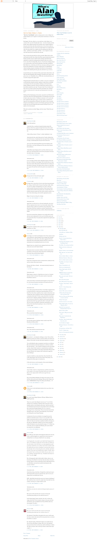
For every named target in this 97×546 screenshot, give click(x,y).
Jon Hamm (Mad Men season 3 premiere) (65, 133)
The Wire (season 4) (61, 110)
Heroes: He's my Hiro (63, 310)
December (62, 228)
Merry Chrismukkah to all (64, 265)
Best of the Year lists (61, 62)
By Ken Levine (60, 195)
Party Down (59, 89)
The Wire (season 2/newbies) (63, 105)
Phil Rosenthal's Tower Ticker (63, 199)
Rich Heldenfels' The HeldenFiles (64, 194)
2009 (59, 221)
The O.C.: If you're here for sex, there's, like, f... (65, 238)
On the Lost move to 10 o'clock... (66, 301)
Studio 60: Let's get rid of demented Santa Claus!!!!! (65, 307)
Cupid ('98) (59, 70)
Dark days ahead (62, 289)
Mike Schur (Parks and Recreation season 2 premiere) (64, 155)
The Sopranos (59, 99)
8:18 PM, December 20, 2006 (35, 483)
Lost (58, 84)
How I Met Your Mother (62, 81)
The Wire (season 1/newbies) (63, 101)
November (62, 334)
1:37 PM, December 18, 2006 (35, 284)
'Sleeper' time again (63, 299)
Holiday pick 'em (62, 236)
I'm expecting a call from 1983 (65, 328)
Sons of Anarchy (60, 93)
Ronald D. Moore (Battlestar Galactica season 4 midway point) (65, 166)
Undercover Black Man (61, 183)
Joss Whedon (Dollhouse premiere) (64, 140)
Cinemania (29, 181)
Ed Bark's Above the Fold (62, 197)
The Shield (59, 98)
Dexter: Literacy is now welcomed (66, 250)
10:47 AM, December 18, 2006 (35, 230)
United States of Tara (61, 113)
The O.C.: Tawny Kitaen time (65, 287)
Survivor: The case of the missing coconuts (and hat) (66, 297)
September (62, 338)
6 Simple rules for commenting (63, 53)
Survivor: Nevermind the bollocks (66, 332)
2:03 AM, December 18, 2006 (35, 198)
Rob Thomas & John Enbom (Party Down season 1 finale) (64, 160)
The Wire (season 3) (61, 108)
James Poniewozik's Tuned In (63, 185)
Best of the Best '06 (63, 230)
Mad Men (59, 86)
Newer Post (25, 535)
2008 (59, 223)
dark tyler (29, 432)
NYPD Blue (59, 210)
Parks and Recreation (61, 87)
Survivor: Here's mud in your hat (65, 260)
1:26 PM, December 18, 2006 (35, 269)
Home (39, 535)
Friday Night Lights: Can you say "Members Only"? (66, 304)
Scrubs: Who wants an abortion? (65, 290)
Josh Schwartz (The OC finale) (63, 138)
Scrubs (58, 91)
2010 (59, 219)
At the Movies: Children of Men (65, 232)
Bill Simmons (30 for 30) (62, 121)
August (61, 340)
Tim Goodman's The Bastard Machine (64, 189)
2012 (59, 217)
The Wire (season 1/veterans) (63, 103)
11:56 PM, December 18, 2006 (35, 324)
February (62, 352)
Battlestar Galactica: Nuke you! (65, 258)
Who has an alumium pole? (64, 267)
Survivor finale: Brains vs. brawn (32, 33)
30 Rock (58, 55)
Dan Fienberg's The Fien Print (63, 178)
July (61, 342)
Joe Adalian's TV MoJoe (62, 182)
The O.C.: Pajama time (63, 330)
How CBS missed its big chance (65, 281)
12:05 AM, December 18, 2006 (35, 170)
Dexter (58, 74)
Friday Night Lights (61, 79)
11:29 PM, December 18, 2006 (35, 315)
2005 (59, 356)
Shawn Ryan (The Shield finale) (63, 169)
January (61, 354)
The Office (59, 96)
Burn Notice (59, 65)
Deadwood (59, 72)
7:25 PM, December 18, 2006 (35, 307)
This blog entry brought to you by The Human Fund (66, 242)
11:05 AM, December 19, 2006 (35, 382)
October (61, 336)
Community (59, 68)
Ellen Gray (59, 180)
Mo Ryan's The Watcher (62, 200)
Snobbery (61, 234)
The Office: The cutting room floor (66, 245)
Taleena (28, 233)
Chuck (58, 67)
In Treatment (59, 82)
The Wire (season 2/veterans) (63, 106)
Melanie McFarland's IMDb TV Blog (64, 202)
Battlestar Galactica (61, 58)
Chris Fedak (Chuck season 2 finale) (64, 123)
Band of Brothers (60, 56)
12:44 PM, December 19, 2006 (35, 429)
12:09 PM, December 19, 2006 (35, 391)
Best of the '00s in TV (61, 60)
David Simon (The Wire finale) (63, 128)
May (61, 346)
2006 (59, 226)
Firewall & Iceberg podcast (62, 75)
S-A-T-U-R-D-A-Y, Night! (64, 323)
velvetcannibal (30, 173)
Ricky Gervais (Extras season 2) (63, 157)
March (61, 350)
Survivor (30, 113)
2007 (59, 225)
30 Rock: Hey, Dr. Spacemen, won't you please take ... (65, 293)
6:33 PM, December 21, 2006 (35, 530)
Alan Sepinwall (30, 121)
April (61, 348)
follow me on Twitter (69, 47)
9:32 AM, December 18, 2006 (35, 221)
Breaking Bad (60, 63)
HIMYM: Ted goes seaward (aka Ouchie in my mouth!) (65, 273)
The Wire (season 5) (61, 111)
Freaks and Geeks (60, 77)
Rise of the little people (64, 279)
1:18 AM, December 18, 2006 (35, 178)
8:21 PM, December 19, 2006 (35, 466)
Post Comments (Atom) (34, 538)
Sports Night (59, 94)
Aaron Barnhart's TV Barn (62, 187)
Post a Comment (26, 533)
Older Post (52, 535)
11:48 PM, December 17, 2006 (35, 155)
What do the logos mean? (62, 115)
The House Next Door (61, 204)
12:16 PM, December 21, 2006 (35, 505)
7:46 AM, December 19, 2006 (35, 364)
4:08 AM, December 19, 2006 (35, 331)
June (61, 344)
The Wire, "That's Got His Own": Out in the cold (65, 320)
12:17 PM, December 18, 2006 (35, 255)
